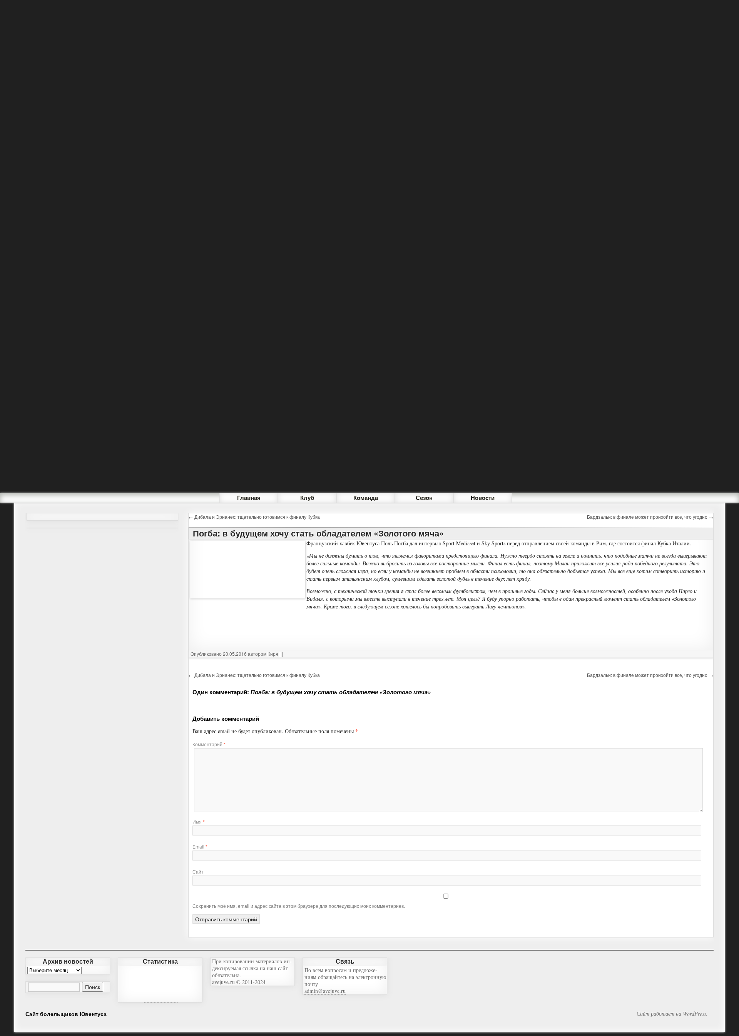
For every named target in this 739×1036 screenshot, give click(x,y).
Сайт (198, 871)
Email (199, 846)
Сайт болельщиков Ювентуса (66, 1014)
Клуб (307, 497)
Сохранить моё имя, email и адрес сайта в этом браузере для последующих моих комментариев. (298, 905)
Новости (483, 497)
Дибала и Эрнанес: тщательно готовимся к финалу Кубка (254, 516)
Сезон (424, 497)
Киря (273, 653)
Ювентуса (368, 543)
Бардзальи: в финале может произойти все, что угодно (650, 516)
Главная (249, 497)
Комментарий (209, 744)
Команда (365, 497)
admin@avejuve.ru (325, 990)
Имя (198, 821)
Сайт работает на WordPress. (672, 1014)
